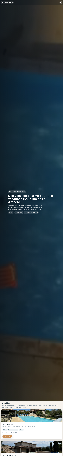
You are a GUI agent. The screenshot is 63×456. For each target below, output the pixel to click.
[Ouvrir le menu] (60, 2)
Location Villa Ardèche (7, 2)
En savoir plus (7, 436)
